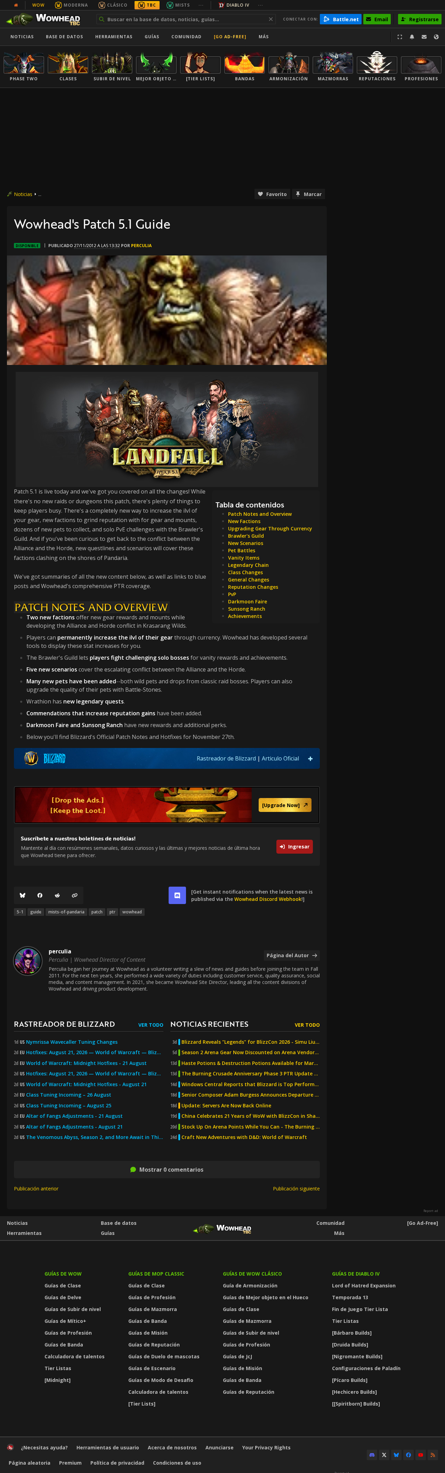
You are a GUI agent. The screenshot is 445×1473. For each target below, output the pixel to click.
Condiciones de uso (177, 1462)
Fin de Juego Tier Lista (360, 1309)
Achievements (245, 616)
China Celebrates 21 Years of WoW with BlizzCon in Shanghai (250, 1116)
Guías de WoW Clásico (252, 1273)
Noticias (22, 37)
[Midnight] (57, 1380)
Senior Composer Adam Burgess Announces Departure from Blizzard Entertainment (250, 1095)
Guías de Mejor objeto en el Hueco (265, 1297)
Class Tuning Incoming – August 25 (68, 1105)
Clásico (117, 5)
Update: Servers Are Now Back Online (226, 1105)
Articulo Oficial (280, 758)
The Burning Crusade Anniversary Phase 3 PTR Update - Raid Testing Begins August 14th (250, 1074)
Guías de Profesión (68, 1332)
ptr (112, 912)
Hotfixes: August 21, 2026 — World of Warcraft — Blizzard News (94, 1052)
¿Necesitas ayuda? (44, 1447)
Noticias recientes (209, 1023)
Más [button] (264, 37)
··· (201, 5)
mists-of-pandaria (66, 912)
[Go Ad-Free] (230, 37)
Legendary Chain (248, 565)
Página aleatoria (29, 1462)
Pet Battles (241, 550)
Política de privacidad (117, 1462)
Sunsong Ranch (246, 608)
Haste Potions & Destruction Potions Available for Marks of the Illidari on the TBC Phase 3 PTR (250, 1063)
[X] (384, 1455)
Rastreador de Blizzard (226, 758)
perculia (141, 246)
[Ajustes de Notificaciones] (412, 37)
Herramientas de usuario (107, 1447)
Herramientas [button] (113, 37)
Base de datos (64, 37)
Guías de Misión (148, 1332)
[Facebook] (40, 895)
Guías (152, 37)
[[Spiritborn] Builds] (356, 1403)
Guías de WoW (63, 1273)
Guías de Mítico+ (65, 1321)
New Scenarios (245, 543)
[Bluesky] (22, 895)
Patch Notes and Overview (260, 514)
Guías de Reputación (154, 1344)
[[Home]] (46, 19)
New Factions (244, 521)
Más (339, 1233)
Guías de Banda (63, 1344)
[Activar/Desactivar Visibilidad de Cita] (310, 758)
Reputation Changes (253, 587)
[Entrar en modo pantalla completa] (400, 37)
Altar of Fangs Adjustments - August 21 (74, 1127)
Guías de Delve (62, 1297)
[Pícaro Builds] (349, 1380)
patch (97, 912)
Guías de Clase (62, 1285)
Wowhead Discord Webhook (267, 899)
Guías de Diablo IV (356, 1273)
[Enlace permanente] (74, 895)
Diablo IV (238, 5)
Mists (182, 5)
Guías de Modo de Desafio (160, 1380)
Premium (70, 1462)
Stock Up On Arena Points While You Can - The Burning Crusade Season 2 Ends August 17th (250, 1127)
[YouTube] (420, 1455)
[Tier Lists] (141, 1403)
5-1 (20, 912)
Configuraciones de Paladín (366, 1368)
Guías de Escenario (152, 1368)
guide (35, 912)
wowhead (132, 912)
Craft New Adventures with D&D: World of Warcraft (244, 1137)
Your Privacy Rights (266, 1447)
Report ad (430, 1211)
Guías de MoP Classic (156, 1273)
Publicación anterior (36, 1188)
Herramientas (24, 1233)
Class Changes (245, 572)
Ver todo (150, 1025)
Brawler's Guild (246, 535)
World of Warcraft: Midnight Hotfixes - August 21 (86, 1084)
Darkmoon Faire (247, 601)
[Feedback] (424, 37)
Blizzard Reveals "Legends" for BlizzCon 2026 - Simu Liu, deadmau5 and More (250, 1042)
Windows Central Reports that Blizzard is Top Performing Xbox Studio (250, 1084)
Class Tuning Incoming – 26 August (68, 1095)
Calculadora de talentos (74, 1356)
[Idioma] (436, 37)
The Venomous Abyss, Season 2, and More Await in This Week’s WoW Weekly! (94, 1137)
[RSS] (433, 1455)
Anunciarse (219, 1447)
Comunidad (186, 37)
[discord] (177, 895)
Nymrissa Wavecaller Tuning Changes (72, 1042)
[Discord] (372, 1455)
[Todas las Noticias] (16, 5)
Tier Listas (57, 1368)
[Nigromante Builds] (357, 1356)
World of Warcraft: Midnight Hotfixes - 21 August (86, 1063)
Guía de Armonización (250, 1285)
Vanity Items (243, 557)
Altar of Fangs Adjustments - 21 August (74, 1116)
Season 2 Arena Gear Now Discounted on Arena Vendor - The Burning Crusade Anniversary (250, 1052)
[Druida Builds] (350, 1344)
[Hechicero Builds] (354, 1392)
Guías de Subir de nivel (72, 1309)
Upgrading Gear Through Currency (270, 528)
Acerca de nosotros (172, 1447)
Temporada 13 (350, 1297)
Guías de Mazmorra (152, 1309)
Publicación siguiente (296, 1188)
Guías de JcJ (237, 1356)
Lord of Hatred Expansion (364, 1285)
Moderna (76, 5)
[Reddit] (57, 895)
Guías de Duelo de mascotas (164, 1356)
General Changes (248, 579)
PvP (232, 594)
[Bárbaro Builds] (352, 1332)
